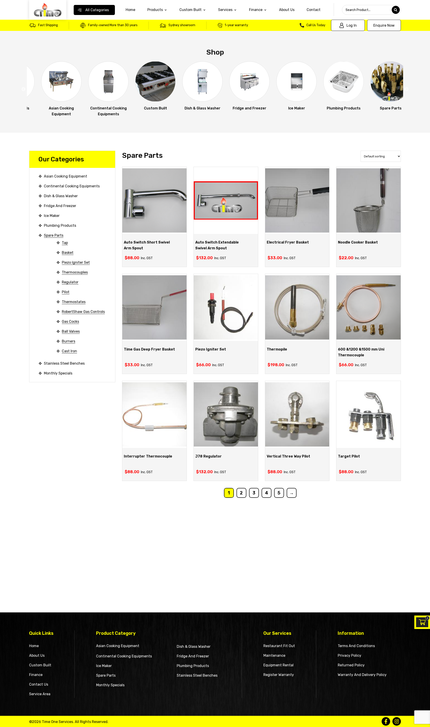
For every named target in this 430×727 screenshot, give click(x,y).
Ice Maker (52, 216)
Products (155, 9)
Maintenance (274, 655)
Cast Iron (69, 351)
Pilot (65, 292)
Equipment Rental (278, 665)
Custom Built (190, 9)
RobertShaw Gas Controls (83, 312)
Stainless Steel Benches (64, 363)
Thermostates (74, 302)
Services (225, 9)
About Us (287, 9)
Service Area (39, 694)
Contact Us (38, 684)
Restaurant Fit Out (279, 646)
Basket (67, 252)
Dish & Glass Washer (61, 196)
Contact (313, 9)
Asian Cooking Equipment (65, 176)
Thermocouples (75, 272)
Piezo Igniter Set (76, 262)
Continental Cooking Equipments (72, 186)
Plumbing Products (60, 225)
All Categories (97, 10)
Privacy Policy (349, 655)
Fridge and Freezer (60, 206)
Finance (36, 675)
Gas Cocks (70, 321)
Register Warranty (278, 675)
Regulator (70, 282)
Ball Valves (71, 331)
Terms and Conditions (356, 646)
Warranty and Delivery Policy (362, 675)
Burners (68, 341)
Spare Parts (53, 235)
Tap (65, 243)
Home (130, 9)
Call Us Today (315, 25)
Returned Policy (351, 665)
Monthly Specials (58, 373)
